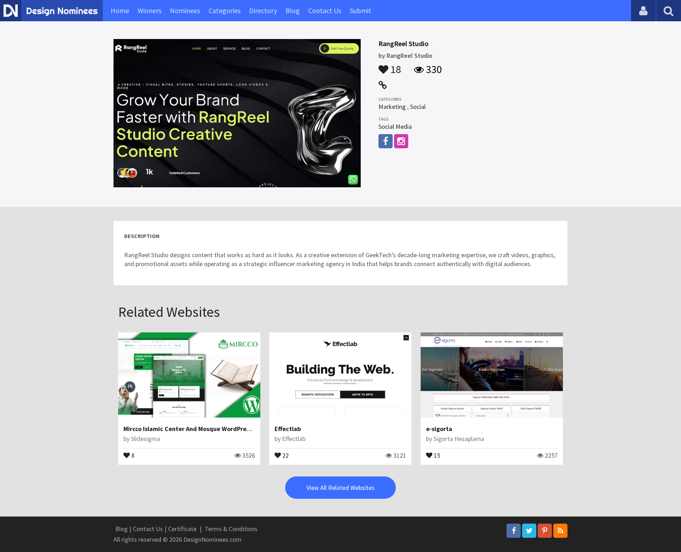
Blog (293, 10)
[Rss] (560, 531)
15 (436, 454)
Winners (149, 10)
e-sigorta (439, 429)
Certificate (182, 529)
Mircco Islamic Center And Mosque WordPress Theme (198, 429)
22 (285, 454)
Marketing (392, 107)
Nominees (185, 10)
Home (120, 10)
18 (394, 66)
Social (418, 107)
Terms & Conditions (231, 529)
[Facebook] (513, 531)
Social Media (395, 126)
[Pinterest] (545, 531)
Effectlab (288, 429)
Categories (224, 10)
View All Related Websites (340, 488)
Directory (263, 10)
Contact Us (324, 10)
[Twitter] (529, 531)
